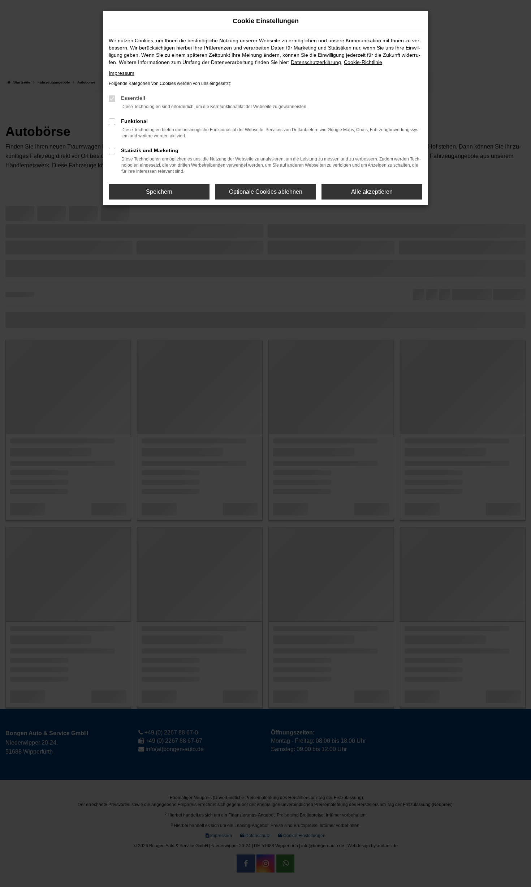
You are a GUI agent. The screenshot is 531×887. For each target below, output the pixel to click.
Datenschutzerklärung (316, 62)
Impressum (121, 73)
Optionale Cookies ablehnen (265, 192)
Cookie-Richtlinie (363, 62)
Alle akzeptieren (372, 192)
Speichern (159, 192)
